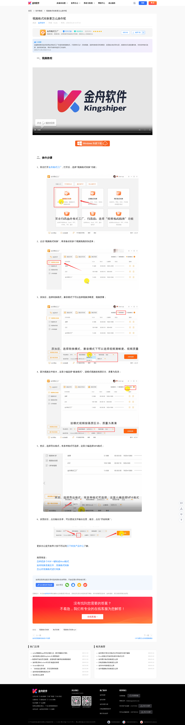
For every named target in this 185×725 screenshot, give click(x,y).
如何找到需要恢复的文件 (41, 672)
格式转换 (56, 630)
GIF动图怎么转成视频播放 (143, 638)
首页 (30, 11)
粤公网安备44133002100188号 (85, 722)
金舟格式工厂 (55, 167)
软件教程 (39, 11)
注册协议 (35, 699)
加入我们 (59, 696)
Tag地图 (42, 703)
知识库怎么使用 (38, 675)
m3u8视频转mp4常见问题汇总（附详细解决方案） (50, 653)
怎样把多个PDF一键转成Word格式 (53, 561)
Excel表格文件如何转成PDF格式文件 (111, 656)
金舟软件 (39, 23)
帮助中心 (101, 3)
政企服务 (112, 3)
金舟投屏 (102, 695)
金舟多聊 (102, 699)
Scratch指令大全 (38, 665)
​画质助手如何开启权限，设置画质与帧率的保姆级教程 (51, 659)
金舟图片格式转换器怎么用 (108, 659)
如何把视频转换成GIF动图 (41, 638)
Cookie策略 (51, 699)
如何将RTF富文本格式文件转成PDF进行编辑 (114, 653)
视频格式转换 (44, 630)
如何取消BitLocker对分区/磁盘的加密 (45, 662)
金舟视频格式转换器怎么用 (108, 669)
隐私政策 (43, 699)
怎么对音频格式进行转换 (48, 569)
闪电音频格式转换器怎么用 (108, 662)
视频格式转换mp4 (69, 630)
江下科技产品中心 (75, 546)
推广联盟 (51, 696)
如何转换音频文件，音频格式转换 (53, 565)
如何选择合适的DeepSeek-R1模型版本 (46, 656)
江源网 (52, 709)
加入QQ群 (146, 706)
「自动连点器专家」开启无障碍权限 (45, 669)
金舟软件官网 (44, 709)
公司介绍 (35, 696)
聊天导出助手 (104, 713)
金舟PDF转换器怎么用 (106, 665)
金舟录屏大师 (104, 704)
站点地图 (35, 703)
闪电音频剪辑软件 (105, 709)
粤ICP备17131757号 (67, 722)
